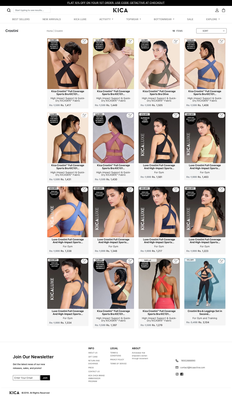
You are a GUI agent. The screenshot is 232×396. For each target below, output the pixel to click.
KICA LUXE (80, 19)
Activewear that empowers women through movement (140, 356)
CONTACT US (94, 372)
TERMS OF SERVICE (118, 364)
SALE (190, 19)
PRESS (91, 368)
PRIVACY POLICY (117, 360)
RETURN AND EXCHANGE (94, 362)
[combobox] (31, 10)
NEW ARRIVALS (52, 19)
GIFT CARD (92, 357)
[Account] (217, 10)
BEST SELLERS (21, 19)
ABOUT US (92, 353)
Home (50, 31)
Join (45, 377)
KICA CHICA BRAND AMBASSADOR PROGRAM (96, 378)
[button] (8, 10)
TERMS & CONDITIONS (115, 354)
